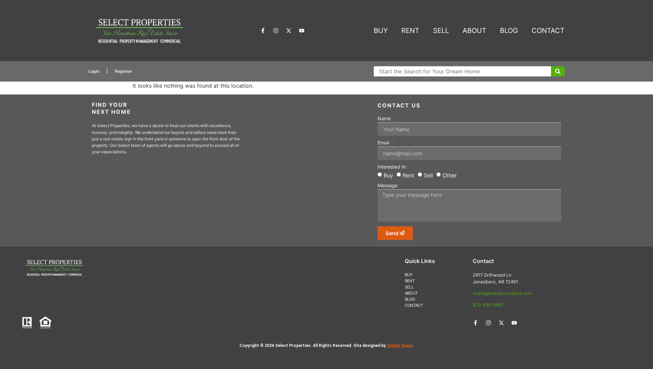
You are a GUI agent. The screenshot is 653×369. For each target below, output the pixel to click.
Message (388, 185)
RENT (410, 30)
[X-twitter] (288, 30)
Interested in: (393, 167)
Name (385, 118)
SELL (441, 30)
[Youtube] (301, 30)
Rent (408, 175)
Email (384, 142)
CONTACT (548, 30)
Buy (388, 175)
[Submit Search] (558, 71)
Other (449, 175)
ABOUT (474, 30)
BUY (381, 30)
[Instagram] (276, 30)
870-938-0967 (488, 305)
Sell (428, 175)
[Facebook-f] (263, 30)
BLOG (509, 30)
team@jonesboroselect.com (502, 293)
